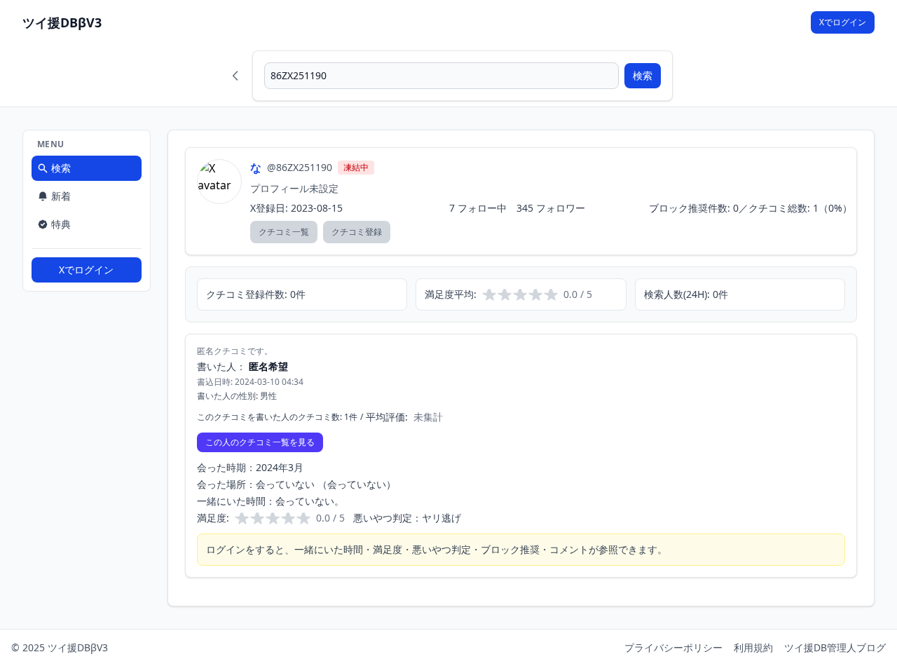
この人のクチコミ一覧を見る (260, 442)
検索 (642, 75)
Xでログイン (842, 22)
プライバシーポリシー (673, 647)
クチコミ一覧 (284, 232)
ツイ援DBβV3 (62, 22)
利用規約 (753, 647)
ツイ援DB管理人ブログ (835, 647)
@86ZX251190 (299, 167)
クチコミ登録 (356, 232)
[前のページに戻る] (235, 75)
